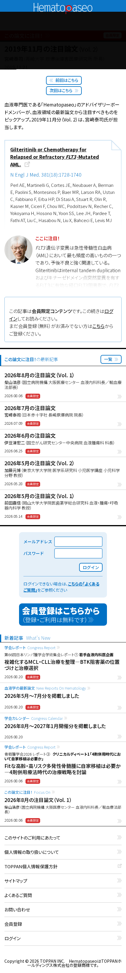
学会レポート (29, 647)
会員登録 (13, 924)
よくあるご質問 (18, 895)
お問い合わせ (17, 910)
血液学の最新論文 (45, 688)
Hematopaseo (63, 5)
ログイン (12, 938)
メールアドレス (37, 541)
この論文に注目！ (27, 792)
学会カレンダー (33, 718)
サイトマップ (15, 881)
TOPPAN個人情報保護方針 (30, 866)
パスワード (33, 553)
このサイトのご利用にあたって (32, 838)
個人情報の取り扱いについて (31, 852)
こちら (98, 325)
